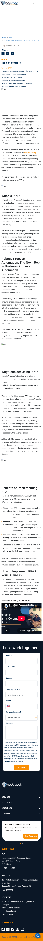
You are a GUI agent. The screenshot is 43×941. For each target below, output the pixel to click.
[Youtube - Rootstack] (22, 927)
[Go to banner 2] (22, 843)
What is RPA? (7, 68)
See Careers (31, 836)
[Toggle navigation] (39, 3)
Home (4, 37)
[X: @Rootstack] (12, 927)
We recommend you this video (14, 87)
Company (10, 678)
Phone (8, 701)
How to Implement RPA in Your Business (18, 83)
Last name (10, 667)
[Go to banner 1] (20, 843)
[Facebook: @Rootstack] (3, 927)
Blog (10, 37)
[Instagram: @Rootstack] (17, 927)
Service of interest (13, 712)
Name (9, 656)
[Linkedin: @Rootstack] (8, 927)
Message (10, 723)
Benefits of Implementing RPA (13, 80)
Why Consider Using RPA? (12, 77)
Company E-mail (13, 689)
